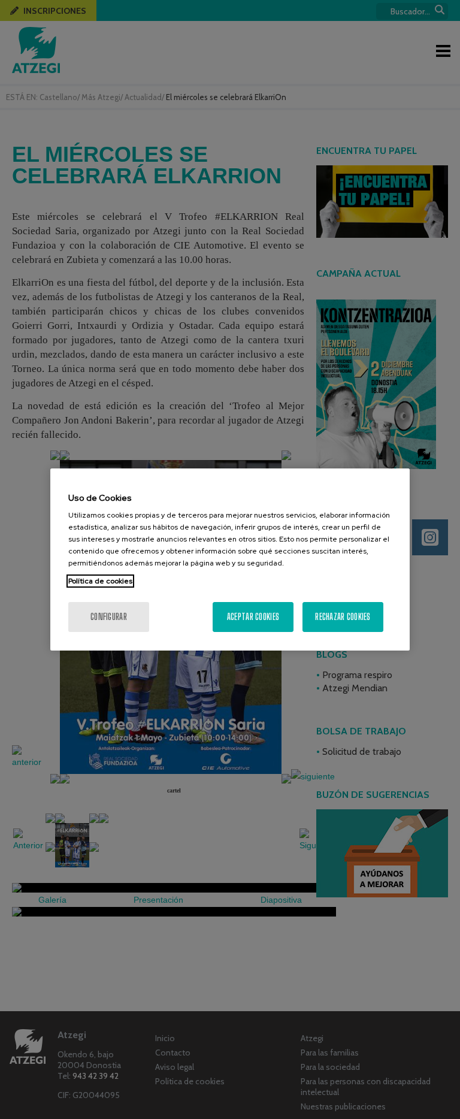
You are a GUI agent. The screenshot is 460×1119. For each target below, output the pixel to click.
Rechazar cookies (342, 617)
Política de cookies (100, 581)
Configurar (108, 617)
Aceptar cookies (253, 617)
